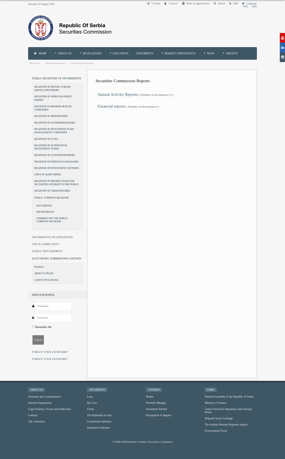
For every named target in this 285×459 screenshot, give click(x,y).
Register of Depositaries (51, 116)
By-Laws (92, 402)
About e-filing (44, 273)
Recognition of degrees (158, 415)
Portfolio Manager (156, 402)
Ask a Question (36, 421)
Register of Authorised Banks (54, 122)
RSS (235, 3)
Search (221, 3)
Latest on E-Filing (46, 279)
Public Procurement (47, 251)
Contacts (173, 3)
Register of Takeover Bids (52, 190)
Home (42, 53)
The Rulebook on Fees (99, 415)
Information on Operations (52, 237)
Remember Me (43, 327)
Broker (150, 396)
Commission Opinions (99, 421)
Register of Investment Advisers (56, 168)
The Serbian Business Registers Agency (226, 424)
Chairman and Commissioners (44, 396)
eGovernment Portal (216, 430)
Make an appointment (197, 3)
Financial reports (128, 106)
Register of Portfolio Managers (56, 161)
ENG (254, 6)
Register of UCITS (46, 138)
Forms (90, 409)
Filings (39, 266)
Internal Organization (40, 402)
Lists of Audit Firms (47, 174)
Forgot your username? (50, 352)
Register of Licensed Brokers (54, 155)
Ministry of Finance (215, 402)
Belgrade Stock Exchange (219, 418)
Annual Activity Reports (135, 94)
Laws (90, 396)
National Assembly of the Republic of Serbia (229, 396)
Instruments (45, 212)
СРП (245, 6)
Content (155, 3)
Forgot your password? (50, 359)
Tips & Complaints (45, 244)
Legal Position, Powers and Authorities (49, 409)
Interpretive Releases (98, 427)
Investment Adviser (156, 409)
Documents (144, 53)
